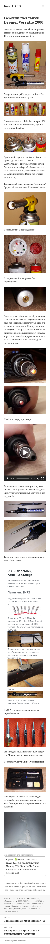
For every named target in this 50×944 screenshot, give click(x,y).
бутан (26, 906)
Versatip (20, 906)
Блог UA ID (12, 6)
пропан (15, 911)
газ (31, 906)
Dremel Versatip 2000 (32, 29)
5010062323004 (37, 901)
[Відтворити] (7, 478)
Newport (7, 906)
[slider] (23, 478)
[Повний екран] (42, 478)
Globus (40, 903)
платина (7, 911)
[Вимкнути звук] (38, 478)
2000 (20, 901)
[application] (25, 452)
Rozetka (19, 127)
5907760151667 (10, 903)
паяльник (26, 908)
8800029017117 (23, 903)
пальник (17, 908)
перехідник (35, 908)
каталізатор (8, 908)
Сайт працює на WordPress (15, 941)
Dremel (34, 903)
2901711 (26, 901)
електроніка (34, 898)
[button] (25, 452)
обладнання (9, 901)
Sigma (13, 906)
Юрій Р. (22, 898)
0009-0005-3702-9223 (26, 859)
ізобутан (36, 906)
